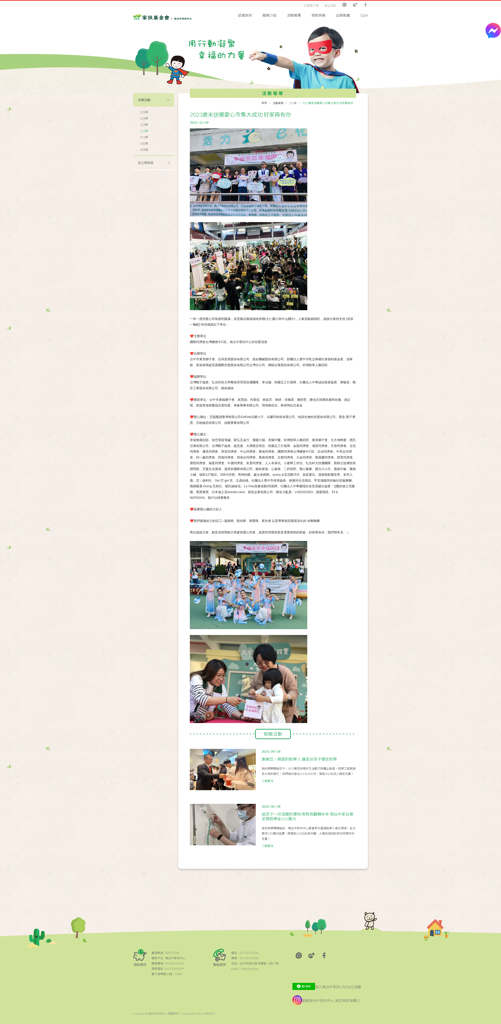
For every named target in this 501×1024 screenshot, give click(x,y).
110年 (144, 143)
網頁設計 (210, 1013)
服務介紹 (269, 15)
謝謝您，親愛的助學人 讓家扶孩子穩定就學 (299, 759)
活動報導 (294, 15)
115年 (144, 112)
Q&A (364, 15)
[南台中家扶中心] (162, 14)
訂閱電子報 (311, 5)
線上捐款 (330, 5)
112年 (144, 131)
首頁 (264, 102)
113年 (144, 124)
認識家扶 (245, 15)
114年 (144, 118)
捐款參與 (318, 15)
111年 (144, 137)
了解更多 (267, 781)
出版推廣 (343, 15)
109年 (144, 149)
